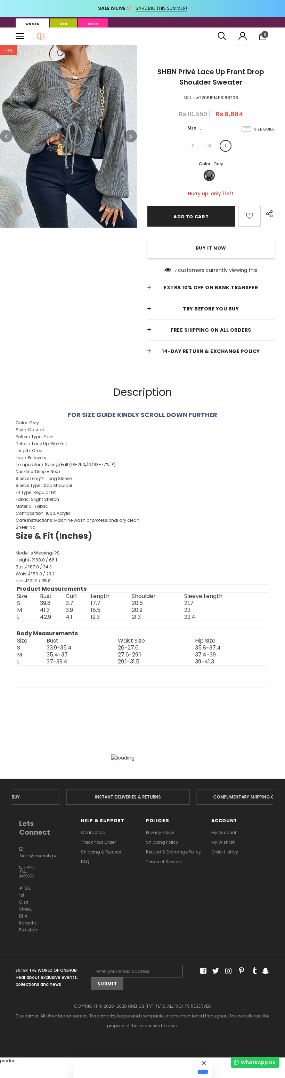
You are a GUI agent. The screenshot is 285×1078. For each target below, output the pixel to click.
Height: (36, 560)
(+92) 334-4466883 (26, 872)
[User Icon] (242, 36)
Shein (93, 24)
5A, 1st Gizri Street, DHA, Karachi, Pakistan (28, 909)
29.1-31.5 (128, 661)
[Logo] (41, 36)
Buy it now (211, 248)
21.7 (189, 603)
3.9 (69, 610)
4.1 (69, 617)
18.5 (95, 610)
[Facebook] (202, 971)
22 (187, 610)
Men (63, 24)
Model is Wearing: (38, 553)
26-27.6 (128, 647)
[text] (142, 557)
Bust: (34, 567)
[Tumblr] (252, 971)
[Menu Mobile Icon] (20, 36)
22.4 (189, 617)
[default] (203, 1072)
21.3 (136, 617)
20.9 (137, 610)
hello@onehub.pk (38, 856)
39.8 (45, 603)
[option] (68, 136)
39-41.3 (204, 661)
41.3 (45, 610)
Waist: (35, 574)
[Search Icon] (222, 36)
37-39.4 (57, 661)
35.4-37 (57, 654)
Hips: (33, 581)
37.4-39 (205, 654)
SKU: (188, 98)
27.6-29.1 (129, 654)
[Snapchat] (264, 971)
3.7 (69, 603)
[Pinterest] (239, 971)
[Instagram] (227, 971)
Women (32, 24)
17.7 (95, 603)
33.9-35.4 (59, 647)
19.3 (95, 617)
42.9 (45, 617)
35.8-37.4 (208, 647)
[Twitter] (214, 971)
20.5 (137, 603)
